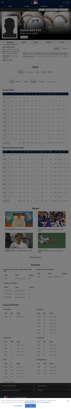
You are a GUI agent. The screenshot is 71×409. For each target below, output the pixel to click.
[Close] (68, 401)
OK (30, 405)
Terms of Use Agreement (43, 402)
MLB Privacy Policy (30, 402)
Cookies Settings (18, 405)
